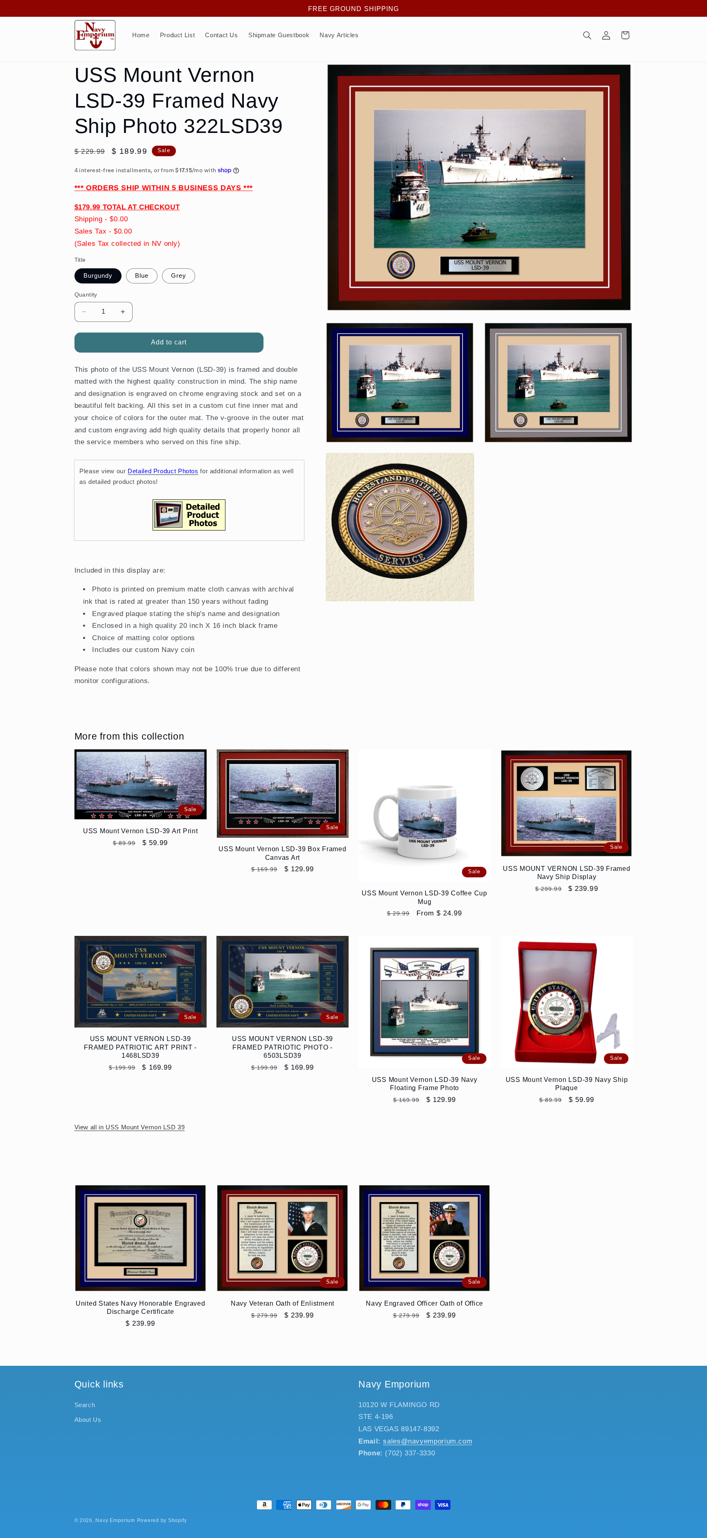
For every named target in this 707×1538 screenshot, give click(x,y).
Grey (178, 275)
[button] (587, 35)
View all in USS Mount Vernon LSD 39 (129, 1127)
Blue (142, 275)
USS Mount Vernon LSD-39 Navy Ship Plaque (567, 1083)
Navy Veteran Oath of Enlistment (282, 1303)
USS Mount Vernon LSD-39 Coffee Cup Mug (424, 897)
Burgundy (98, 275)
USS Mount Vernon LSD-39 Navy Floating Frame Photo (424, 1083)
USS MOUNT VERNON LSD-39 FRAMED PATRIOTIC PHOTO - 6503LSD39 (282, 1047)
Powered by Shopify (162, 1520)
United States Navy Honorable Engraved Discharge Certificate (140, 1307)
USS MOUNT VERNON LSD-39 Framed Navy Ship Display (566, 872)
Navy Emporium (115, 1520)
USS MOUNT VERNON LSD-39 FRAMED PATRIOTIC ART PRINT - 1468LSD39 (140, 1047)
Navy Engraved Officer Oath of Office (424, 1303)
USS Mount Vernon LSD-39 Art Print (140, 830)
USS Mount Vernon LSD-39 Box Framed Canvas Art (282, 853)
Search (84, 1405)
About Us (87, 1420)
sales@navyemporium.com (427, 1441)
